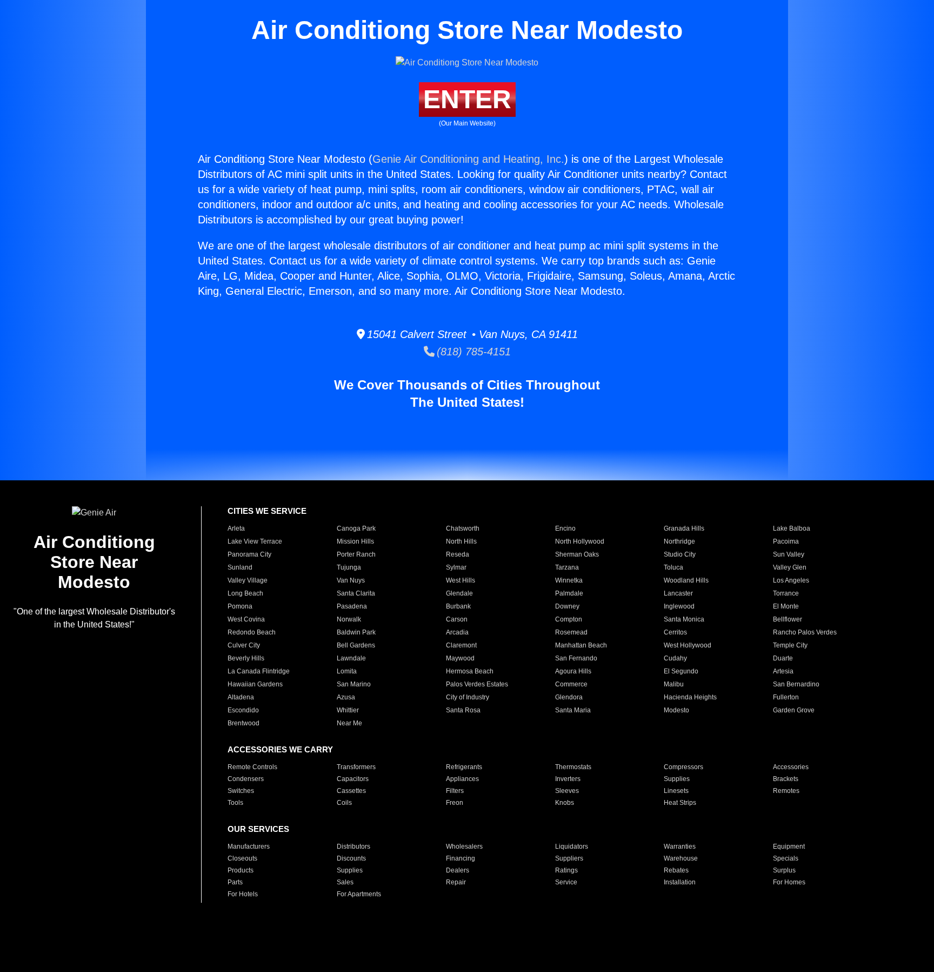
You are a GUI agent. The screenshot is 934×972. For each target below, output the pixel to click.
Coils (344, 802)
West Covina (246, 619)
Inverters (568, 779)
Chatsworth (462, 528)
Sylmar (456, 567)
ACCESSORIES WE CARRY (280, 749)
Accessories (791, 767)
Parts (235, 882)
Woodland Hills (686, 580)
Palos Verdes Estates (477, 684)
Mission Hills (355, 541)
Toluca (673, 567)
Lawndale (351, 658)
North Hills (461, 541)
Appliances (462, 779)
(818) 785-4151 (473, 352)
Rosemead (571, 632)
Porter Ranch (356, 554)
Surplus (784, 870)
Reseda (457, 554)
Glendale (459, 593)
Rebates (676, 870)
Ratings (566, 870)
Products (240, 870)
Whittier (348, 710)
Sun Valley (788, 554)
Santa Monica (684, 619)
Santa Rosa (463, 710)
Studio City (680, 554)
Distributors (353, 846)
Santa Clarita (356, 593)
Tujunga (349, 567)
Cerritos (675, 632)
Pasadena (352, 606)
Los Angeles (791, 580)
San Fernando (576, 658)
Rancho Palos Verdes (805, 632)
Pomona (240, 606)
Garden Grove (794, 710)
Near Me (349, 723)
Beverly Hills (246, 658)
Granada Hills (684, 528)
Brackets (785, 779)
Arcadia (457, 632)
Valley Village (248, 580)
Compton (568, 619)
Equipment (789, 846)
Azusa (346, 697)
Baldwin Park (356, 632)
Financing (460, 858)
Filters (455, 791)
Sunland (240, 567)
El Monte (786, 606)
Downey (567, 606)
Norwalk (349, 619)
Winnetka (569, 580)
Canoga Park (356, 528)
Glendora (569, 697)
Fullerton (786, 697)
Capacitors (353, 779)
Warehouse (681, 858)
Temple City (790, 645)
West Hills (460, 580)
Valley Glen (789, 567)
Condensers (246, 779)
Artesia (783, 671)
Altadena (241, 697)
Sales (345, 882)
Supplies (677, 779)
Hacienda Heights (690, 697)
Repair (456, 882)
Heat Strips (680, 802)
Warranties (680, 846)
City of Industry (467, 697)
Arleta (236, 528)
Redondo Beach (252, 632)
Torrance (786, 593)
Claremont (461, 645)
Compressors (683, 767)
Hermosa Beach (469, 671)
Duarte (783, 658)
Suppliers (569, 858)
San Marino (354, 684)
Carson (457, 619)
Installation (680, 882)
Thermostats (573, 767)
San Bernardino (796, 684)
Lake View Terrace (255, 541)
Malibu (674, 684)
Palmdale (569, 593)
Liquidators (571, 846)
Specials (785, 858)
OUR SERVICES (258, 829)
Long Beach (245, 593)
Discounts (351, 858)
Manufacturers (249, 846)
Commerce (571, 684)
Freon (454, 802)
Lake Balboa (791, 528)
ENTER (467, 99)
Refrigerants (464, 767)
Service (566, 882)
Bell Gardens (356, 645)
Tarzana (567, 567)
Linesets (676, 791)
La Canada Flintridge (259, 671)
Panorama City (249, 554)
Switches (241, 791)
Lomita (347, 671)
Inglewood (679, 606)
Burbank (458, 606)
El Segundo (681, 671)
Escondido (243, 710)
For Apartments (359, 894)
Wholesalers (464, 846)
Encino (565, 528)
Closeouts (242, 858)
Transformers (356, 767)
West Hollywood (687, 645)
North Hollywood (579, 541)
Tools (235, 802)
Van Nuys (351, 580)
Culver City (244, 645)
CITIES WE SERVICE (267, 510)
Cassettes (351, 791)
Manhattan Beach (581, 645)
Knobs (564, 802)
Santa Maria (573, 710)
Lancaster (678, 593)
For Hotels (243, 894)
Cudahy (675, 658)
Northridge (679, 541)
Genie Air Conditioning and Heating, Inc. (468, 159)
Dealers (457, 870)
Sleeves (567, 791)
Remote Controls (252, 767)
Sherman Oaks (577, 554)
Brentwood (243, 723)
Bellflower (787, 619)
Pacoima (786, 541)
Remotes (786, 791)
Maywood (460, 658)
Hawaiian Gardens (255, 684)
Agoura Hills (573, 671)
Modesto (676, 710)
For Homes (789, 882)
